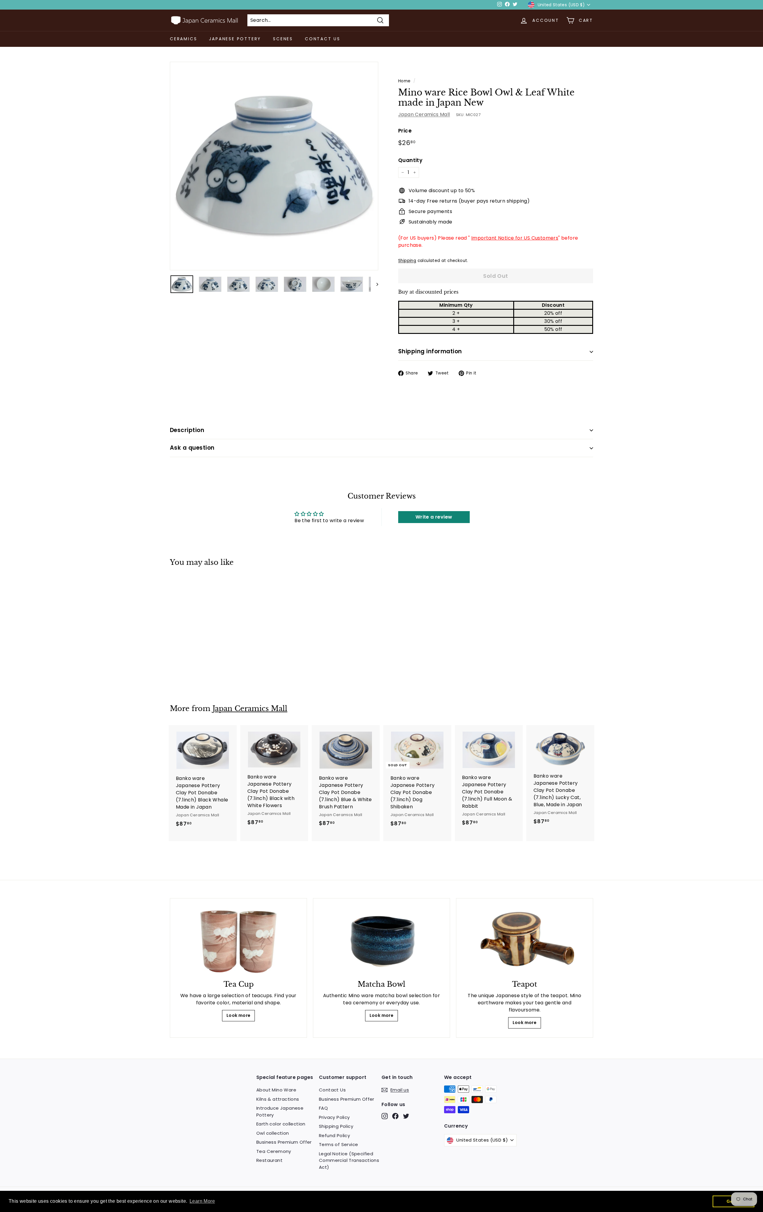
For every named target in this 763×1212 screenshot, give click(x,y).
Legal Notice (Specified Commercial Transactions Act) (349, 1160)
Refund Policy (334, 1135)
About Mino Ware (276, 1090)
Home (404, 81)
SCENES (283, 39)
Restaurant (269, 1160)
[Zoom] (274, 166)
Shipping (407, 260)
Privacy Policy (334, 1117)
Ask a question (192, 448)
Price (405, 130)
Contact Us (322, 39)
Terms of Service (338, 1144)
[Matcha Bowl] (381, 940)
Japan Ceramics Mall (424, 114)
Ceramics (183, 39)
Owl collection (272, 1133)
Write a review (433, 517)
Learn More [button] (202, 1201)
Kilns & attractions (277, 1099)
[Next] (374, 284)
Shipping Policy (336, 1126)
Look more (239, 1015)
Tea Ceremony (273, 1151)
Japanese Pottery (235, 39)
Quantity (410, 160)
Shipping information (430, 351)
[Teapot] (524, 940)
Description (187, 430)
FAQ (323, 1108)
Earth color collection (280, 1124)
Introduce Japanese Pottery (279, 1111)
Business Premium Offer (284, 1142)
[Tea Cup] (238, 940)
